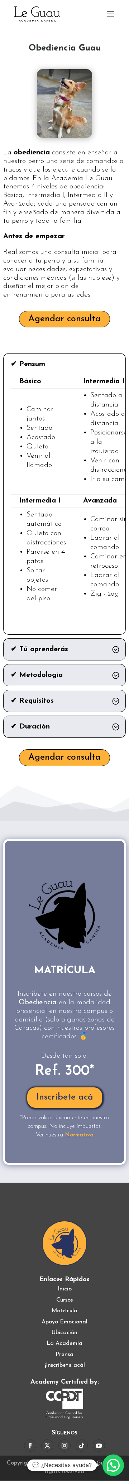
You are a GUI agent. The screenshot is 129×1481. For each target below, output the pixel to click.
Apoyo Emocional (64, 1322)
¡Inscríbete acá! (65, 1365)
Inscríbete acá (64, 1097)
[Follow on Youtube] (99, 1445)
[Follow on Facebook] (30, 1445)
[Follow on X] (47, 1445)
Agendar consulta (64, 318)
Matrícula (64, 1311)
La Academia (64, 1343)
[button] (113, 1465)
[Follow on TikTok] (82, 1445)
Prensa (64, 1354)
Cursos (64, 1300)
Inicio (65, 1289)
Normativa (79, 1135)
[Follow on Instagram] (64, 1445)
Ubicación (64, 1333)
